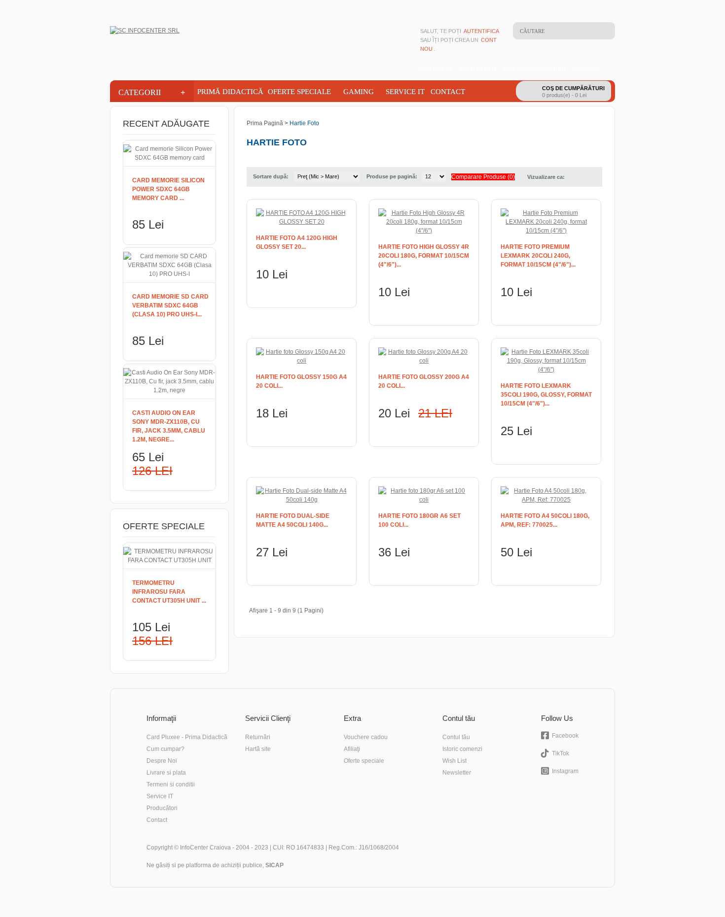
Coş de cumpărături (534, 69)
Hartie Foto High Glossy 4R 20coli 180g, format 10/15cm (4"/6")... (423, 255)
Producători (162, 808)
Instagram (565, 771)
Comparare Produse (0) (483, 176)
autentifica (481, 31)
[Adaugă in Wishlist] (341, 293)
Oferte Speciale (299, 92)
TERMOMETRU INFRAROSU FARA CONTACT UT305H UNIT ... (169, 591)
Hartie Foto (304, 123)
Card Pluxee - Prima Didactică (186, 737)
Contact (448, 92)
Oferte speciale (364, 760)
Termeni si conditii (170, 784)
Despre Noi (161, 760)
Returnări (257, 737)
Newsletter (456, 772)
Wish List (454, 760)
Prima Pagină (265, 123)
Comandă (586, 69)
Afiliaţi (352, 749)
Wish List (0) (435, 69)
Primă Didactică (229, 92)
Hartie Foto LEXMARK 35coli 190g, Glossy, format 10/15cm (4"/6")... (546, 394)
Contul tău (456, 737)
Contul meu (478, 69)
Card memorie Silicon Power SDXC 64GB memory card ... (168, 189)
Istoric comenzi (462, 749)
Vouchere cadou (366, 737)
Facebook (565, 735)
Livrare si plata (166, 772)
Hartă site (258, 749)
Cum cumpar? (165, 749)
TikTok (560, 753)
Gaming (358, 92)
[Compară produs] (326, 293)
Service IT (405, 92)
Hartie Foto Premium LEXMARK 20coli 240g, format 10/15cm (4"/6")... (538, 255)
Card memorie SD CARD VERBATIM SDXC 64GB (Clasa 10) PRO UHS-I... (170, 305)
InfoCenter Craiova (205, 847)
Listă (575, 177)
